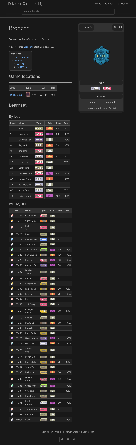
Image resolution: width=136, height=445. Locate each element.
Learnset (18, 60)
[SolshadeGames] (62, 439)
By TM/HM (22, 67)
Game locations (22, 57)
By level (20, 63)
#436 (118, 27)
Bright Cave (16, 94)
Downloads (122, 3)
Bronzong (28, 46)
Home (98, 3)
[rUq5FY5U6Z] (74, 439)
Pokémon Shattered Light (27, 3)
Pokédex (108, 3)
